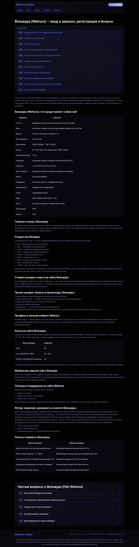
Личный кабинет (115, 4)
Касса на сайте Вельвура (33, 67)
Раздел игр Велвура (32, 44)
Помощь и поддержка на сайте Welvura (39, 78)
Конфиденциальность (114, 534)
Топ (83, 534)
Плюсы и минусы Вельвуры (34, 90)
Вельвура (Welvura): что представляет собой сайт (43, 33)
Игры (29, 10)
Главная (20, 10)
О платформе (94, 534)
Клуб (86, 534)
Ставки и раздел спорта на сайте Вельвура (40, 50)
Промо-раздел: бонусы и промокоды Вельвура (42, 55)
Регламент (102, 534)
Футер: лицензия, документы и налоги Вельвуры (42, 84)
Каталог (72, 534)
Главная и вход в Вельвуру (34, 38)
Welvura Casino (25, 4)
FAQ (123, 534)
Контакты (57, 10)
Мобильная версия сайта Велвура (37, 73)
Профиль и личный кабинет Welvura (37, 61)
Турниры (46, 10)
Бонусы (78, 534)
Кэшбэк (37, 10)
